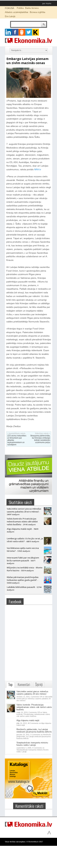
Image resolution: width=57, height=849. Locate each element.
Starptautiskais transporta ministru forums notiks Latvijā (32, 743)
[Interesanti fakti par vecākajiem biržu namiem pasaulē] (47, 563)
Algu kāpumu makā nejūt (19, 528)
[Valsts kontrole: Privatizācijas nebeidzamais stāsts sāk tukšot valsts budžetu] (47, 524)
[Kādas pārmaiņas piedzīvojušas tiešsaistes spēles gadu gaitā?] (47, 582)
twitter (28, 32)
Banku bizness (32, 8)
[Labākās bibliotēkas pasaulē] (47, 592)
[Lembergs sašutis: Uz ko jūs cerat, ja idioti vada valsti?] (47, 543)
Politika (20, 8)
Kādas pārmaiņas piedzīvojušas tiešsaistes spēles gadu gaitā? (22, 578)
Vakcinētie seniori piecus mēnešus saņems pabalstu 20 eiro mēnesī (24, 510)
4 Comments (32, 750)
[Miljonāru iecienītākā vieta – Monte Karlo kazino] (47, 573)
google (8, 32)
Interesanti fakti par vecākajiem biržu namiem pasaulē (23, 559)
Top (10, 684)
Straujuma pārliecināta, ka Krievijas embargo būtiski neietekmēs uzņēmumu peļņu (40, 439)
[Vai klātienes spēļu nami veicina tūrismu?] (47, 553)
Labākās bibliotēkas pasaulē (21, 587)
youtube (35, 32)
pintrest (22, 32)
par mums (46, 3)
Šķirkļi (39, 684)
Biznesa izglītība (37, 12)
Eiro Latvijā (10, 16)
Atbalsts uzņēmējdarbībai (16, 12)
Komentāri (24, 684)
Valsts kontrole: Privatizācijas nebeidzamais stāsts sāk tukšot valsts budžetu (22, 521)
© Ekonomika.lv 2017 (35, 842)
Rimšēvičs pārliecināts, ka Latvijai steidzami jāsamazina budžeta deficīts (34, 730)
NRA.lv (37, 169)
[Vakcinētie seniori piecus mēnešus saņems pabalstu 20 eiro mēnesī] (47, 514)
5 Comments (33, 736)
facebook (15, 32)
